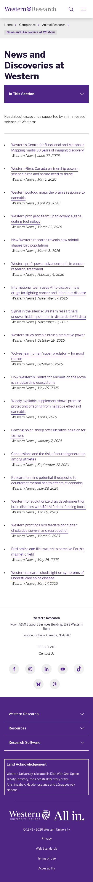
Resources (17, 728)
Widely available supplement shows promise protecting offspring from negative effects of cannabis (46, 406)
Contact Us (46, 654)
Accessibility (46, 868)
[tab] (46, 715)
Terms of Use (46, 858)
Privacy (47, 839)
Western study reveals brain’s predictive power (48, 335)
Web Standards (46, 848)
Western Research (24, 714)
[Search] (71, 9)
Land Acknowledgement (26, 764)
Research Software (24, 742)
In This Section (21, 94)
